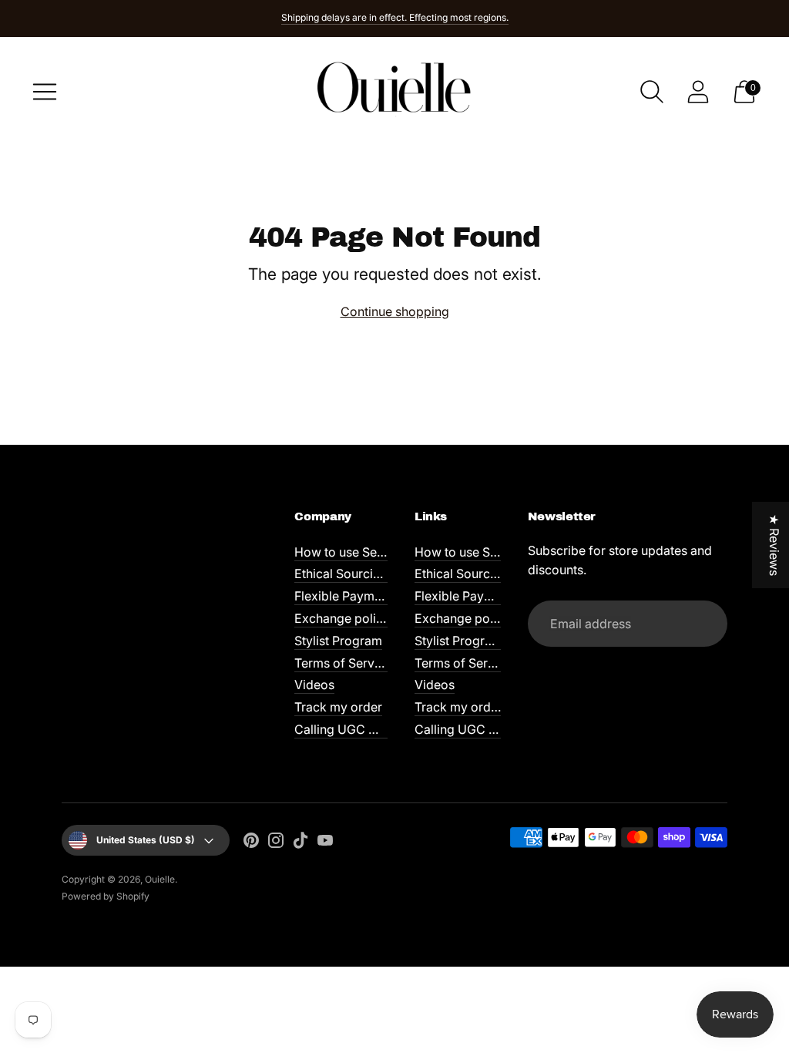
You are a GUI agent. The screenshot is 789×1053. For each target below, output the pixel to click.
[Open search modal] (651, 91)
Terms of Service (342, 663)
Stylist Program (338, 640)
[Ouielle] (394, 91)
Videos (314, 684)
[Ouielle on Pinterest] (251, 843)
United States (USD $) (145, 840)
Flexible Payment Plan (357, 596)
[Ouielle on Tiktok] (300, 843)
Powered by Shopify (105, 896)
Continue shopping (395, 311)
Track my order (338, 707)
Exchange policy (342, 618)
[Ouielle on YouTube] (325, 843)
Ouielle (160, 879)
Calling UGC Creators (356, 729)
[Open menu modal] (44, 91)
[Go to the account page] (698, 91)
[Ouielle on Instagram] (276, 843)
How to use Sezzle (347, 552)
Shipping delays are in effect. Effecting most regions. (395, 17)
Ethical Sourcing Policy (360, 573)
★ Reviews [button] (774, 545)
